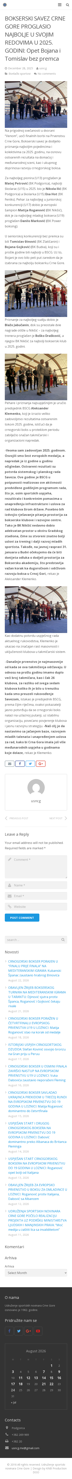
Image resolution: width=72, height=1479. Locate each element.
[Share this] (20, 764)
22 (51, 1384)
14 (44, 1378)
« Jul (13, 1402)
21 (44, 1384)
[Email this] (9, 764)
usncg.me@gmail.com (25, 1448)
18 (20, 1384)
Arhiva (9, 1266)
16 (59, 1378)
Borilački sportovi (20, 73)
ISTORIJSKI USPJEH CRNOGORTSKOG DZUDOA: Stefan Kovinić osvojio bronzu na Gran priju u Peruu (37, 1049)
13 (36, 1378)
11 (20, 1378)
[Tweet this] (30, 764)
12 (28, 1378)
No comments (47, 73)
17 (13, 1384)
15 (51, 1378)
